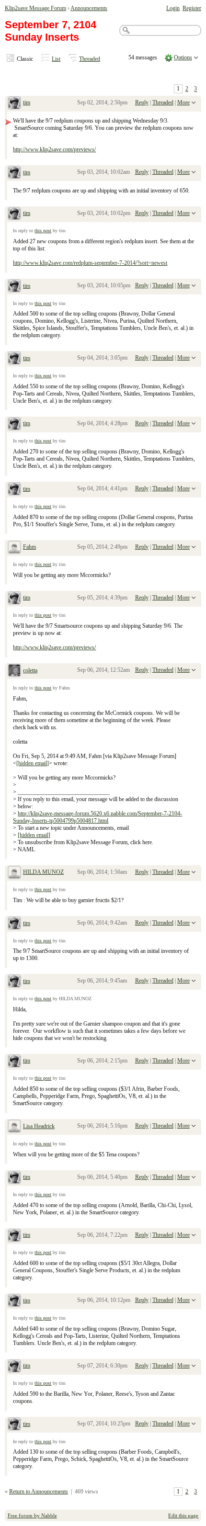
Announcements (88, 8)
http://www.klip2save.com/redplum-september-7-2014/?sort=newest (90, 263)
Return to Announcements (38, 1491)
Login (173, 8)
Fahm (29, 546)
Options (183, 57)
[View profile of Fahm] (14, 548)
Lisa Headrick (39, 1126)
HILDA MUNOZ (43, 872)
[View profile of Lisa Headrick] (14, 1127)
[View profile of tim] (14, 104)
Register (192, 8)
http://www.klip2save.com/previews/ (54, 149)
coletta (30, 670)
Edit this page (183, 1515)
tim (26, 102)
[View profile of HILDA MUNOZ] (14, 873)
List (56, 59)
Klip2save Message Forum (35, 8)
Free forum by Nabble (32, 1515)
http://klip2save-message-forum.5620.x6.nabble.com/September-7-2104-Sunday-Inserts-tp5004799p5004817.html (97, 817)
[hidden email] (32, 763)
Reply (142, 102)
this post (42, 230)
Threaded (89, 59)
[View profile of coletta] (14, 671)
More (183, 102)
